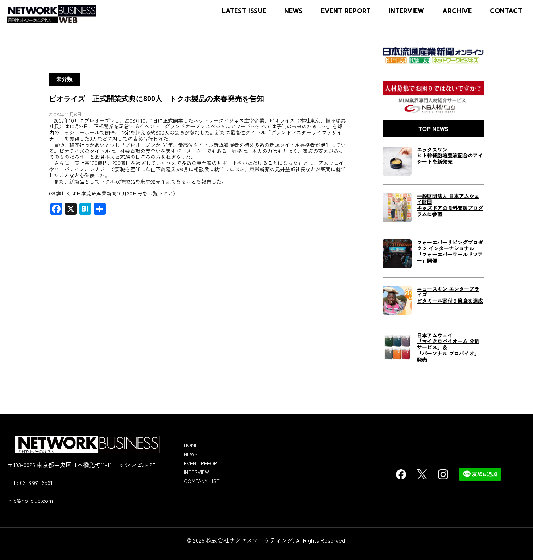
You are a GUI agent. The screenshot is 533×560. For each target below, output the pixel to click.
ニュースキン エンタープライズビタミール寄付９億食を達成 (450, 295)
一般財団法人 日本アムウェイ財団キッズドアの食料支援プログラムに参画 (450, 205)
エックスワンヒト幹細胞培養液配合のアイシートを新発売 (450, 156)
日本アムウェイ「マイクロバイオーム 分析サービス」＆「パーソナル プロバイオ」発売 (448, 347)
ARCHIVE (457, 11)
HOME (191, 445)
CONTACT (506, 11)
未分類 (64, 79)
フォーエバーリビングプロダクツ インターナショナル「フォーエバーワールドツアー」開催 (450, 251)
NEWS (293, 11)
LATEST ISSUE (244, 11)
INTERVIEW (406, 11)
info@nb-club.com (30, 500)
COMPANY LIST (202, 481)
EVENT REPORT (346, 11)
